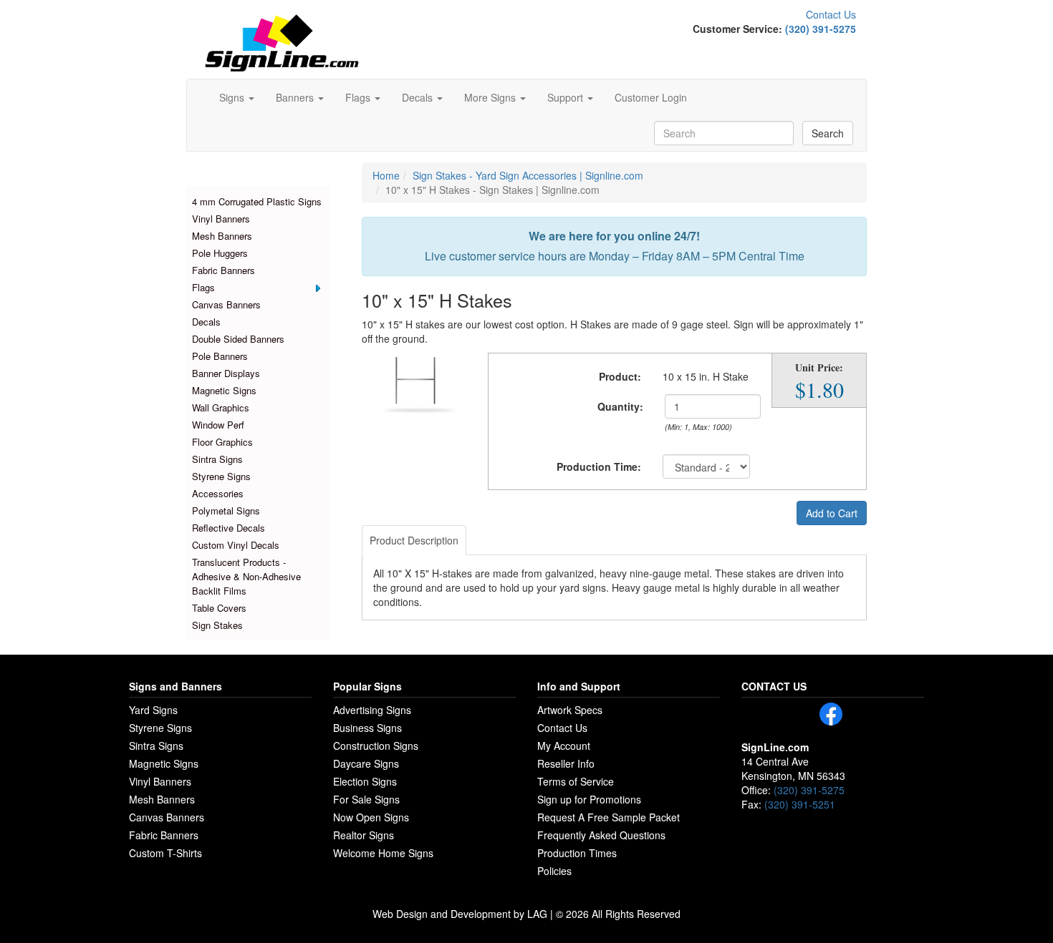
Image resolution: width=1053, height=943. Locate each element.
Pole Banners (220, 356)
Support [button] (566, 97)
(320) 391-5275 (820, 28)
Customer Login (651, 97)
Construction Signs (375, 745)
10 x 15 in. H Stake (706, 376)
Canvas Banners (226, 304)
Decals (206, 321)
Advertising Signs (372, 710)
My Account (563, 745)
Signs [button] (233, 97)
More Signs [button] (491, 97)
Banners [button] (296, 97)
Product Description (414, 540)
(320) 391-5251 (799, 804)
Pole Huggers (220, 253)
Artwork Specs (569, 710)
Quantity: (620, 406)
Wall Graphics (220, 407)
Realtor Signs (363, 835)
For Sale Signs (366, 799)
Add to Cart (831, 513)
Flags (203, 287)
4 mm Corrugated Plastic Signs (257, 201)
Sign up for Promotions (589, 799)
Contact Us (831, 14)
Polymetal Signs (226, 510)
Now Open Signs (371, 817)
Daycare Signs (366, 763)
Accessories (218, 493)
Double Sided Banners (238, 339)
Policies (554, 871)
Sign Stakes (217, 625)
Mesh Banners (222, 236)
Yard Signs (153, 710)
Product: (620, 376)
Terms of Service (575, 781)
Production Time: (599, 466)
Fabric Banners (223, 270)
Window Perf (218, 424)
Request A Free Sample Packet (608, 817)
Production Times (577, 853)
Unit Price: (819, 368)
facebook (830, 714)
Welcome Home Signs (383, 853)
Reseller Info (566, 763)
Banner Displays (226, 373)
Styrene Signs (221, 476)
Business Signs (367, 727)
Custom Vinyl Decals (235, 545)
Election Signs (365, 781)
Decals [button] (419, 97)
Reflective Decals (228, 527)
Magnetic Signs (224, 390)
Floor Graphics (222, 442)
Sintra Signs (217, 459)
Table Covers (219, 608)
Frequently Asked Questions (601, 835)
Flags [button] (359, 97)
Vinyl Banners (221, 218)
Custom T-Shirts (165, 853)
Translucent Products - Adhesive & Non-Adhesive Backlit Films (246, 576)
